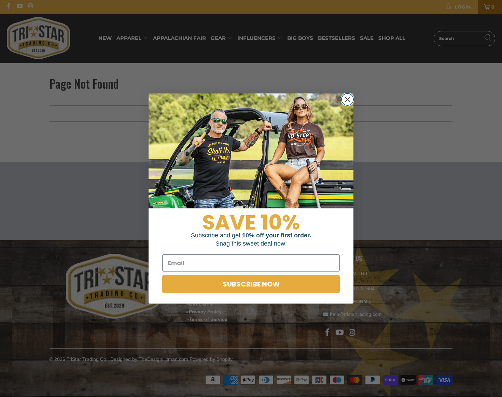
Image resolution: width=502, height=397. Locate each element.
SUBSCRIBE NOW (251, 284)
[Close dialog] (347, 99)
